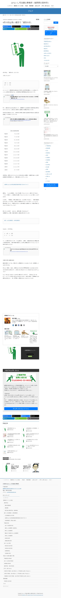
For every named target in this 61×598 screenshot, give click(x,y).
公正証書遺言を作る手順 (9, 515)
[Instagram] (21, 325)
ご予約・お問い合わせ (43, 479)
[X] (16, 325)
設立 (11, 334)
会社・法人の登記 (7, 543)
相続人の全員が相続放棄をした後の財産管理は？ (15, 467)
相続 (45, 43)
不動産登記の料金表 (8, 558)
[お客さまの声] (35, 467)
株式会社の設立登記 (8, 545)
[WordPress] (24, 325)
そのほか (46, 60)
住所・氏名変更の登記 (9, 525)
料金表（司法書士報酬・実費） (9, 555)
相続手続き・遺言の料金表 (9, 565)
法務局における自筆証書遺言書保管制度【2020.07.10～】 (16, 184)
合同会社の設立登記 (8, 548)
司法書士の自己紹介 (8, 581)
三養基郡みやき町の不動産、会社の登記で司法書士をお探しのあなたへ (17, 576)
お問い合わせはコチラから (21, 408)
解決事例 (46, 50)
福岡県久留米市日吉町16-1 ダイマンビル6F (12, 488)
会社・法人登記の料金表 (8, 560)
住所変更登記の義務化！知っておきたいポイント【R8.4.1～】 (16, 337)
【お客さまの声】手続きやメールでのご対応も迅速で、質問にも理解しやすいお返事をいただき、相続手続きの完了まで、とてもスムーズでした (33, 339)
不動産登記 (18, 334)
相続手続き (6, 502)
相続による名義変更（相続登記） (11, 528)
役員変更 (48, 159)
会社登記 (46, 46)
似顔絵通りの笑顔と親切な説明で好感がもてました (27, 467)
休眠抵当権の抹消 (8, 540)
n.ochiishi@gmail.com (11, 492)
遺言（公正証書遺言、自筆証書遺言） (12, 220)
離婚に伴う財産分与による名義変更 (11, 533)
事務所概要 (28, 479)
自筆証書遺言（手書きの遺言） (11, 520)
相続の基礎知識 (8, 505)
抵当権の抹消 (7, 538)
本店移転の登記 (8, 553)
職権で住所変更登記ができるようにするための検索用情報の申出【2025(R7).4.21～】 (51, 136)
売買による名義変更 (8, 535)
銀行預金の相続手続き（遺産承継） (11, 510)
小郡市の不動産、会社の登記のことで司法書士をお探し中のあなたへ (17, 573)
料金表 (23, 479)
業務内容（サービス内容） (15, 479)
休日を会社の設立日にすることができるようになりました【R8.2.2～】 (8, 338)
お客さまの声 (35, 334)
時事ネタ (46, 55)
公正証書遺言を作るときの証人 (32, 439)
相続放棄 (48, 148)
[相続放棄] (6, 467)
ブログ (50, 479)
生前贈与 (48, 157)
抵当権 (47, 166)
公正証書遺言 (19, 459)
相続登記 (48, 152)
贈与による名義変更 (8, 530)
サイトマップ (5, 586)
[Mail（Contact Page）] (13, 325)
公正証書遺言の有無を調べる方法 (14, 445)
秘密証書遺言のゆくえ (12, 428)
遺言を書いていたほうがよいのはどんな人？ (24, 337)
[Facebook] (19, 325)
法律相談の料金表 (7, 563)
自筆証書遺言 (12, 459)
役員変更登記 (7, 550)
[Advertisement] (24, 34)
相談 (45, 48)
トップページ (6, 479)
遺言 (37, 19)
